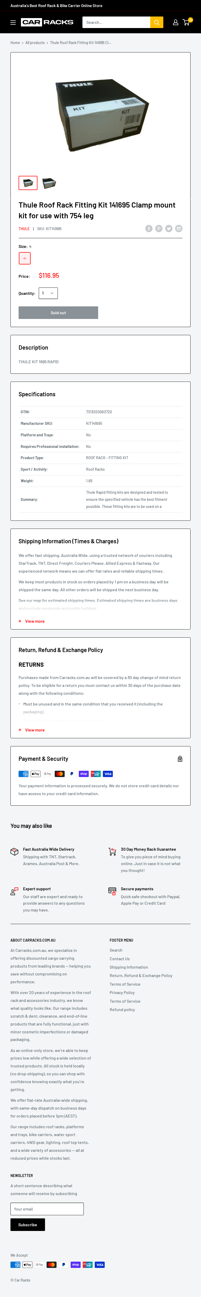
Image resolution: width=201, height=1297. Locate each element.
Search (116, 949)
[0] (186, 22)
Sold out (58, 312)
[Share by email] (178, 228)
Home (15, 42)
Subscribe (27, 1224)
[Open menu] (13, 22)
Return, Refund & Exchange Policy (141, 975)
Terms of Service (125, 983)
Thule (24, 228)
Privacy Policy (122, 992)
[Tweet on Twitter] (168, 228)
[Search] (156, 22)
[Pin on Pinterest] (159, 228)
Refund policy (122, 1009)
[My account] (175, 22)
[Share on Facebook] (149, 228)
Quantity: (27, 293)
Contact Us (120, 958)
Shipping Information (129, 966)
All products (35, 42)
